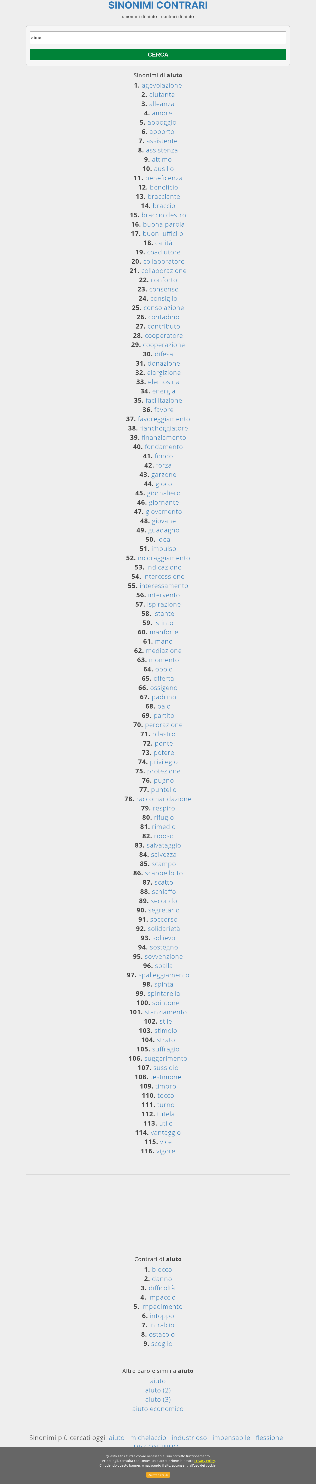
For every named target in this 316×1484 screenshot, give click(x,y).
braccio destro (164, 214)
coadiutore (164, 251)
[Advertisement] (158, 1216)
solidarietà (164, 928)
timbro (165, 1086)
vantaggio (166, 1132)
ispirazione (164, 604)
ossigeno (164, 687)
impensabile (231, 1437)
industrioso (189, 1437)
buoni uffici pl (164, 233)
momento (164, 659)
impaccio (162, 1297)
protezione (164, 770)
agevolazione (162, 85)
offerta (164, 678)
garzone (164, 474)
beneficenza (164, 177)
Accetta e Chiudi (158, 1475)
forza (164, 465)
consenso (164, 289)
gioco (164, 483)
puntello (164, 789)
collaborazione (164, 270)
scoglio (162, 1343)
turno (166, 1104)
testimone (165, 1076)
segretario (164, 909)
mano (164, 641)
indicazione (164, 567)
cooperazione (164, 344)
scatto (164, 882)
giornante (164, 502)
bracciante (164, 196)
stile (166, 1021)
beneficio (164, 187)
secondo (164, 900)
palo (164, 706)
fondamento (164, 446)
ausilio (164, 168)
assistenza (162, 150)
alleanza (162, 103)
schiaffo (164, 891)
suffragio (166, 1048)
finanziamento (164, 437)
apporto (161, 131)
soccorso (164, 919)
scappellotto (164, 872)
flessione (269, 1437)
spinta (163, 984)
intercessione (164, 576)
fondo (164, 455)
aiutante (162, 94)
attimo (162, 159)
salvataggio (164, 845)
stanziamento (166, 1011)
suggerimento (165, 1058)
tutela (166, 1113)
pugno (164, 780)
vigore (165, 1150)
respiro (164, 808)
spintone (166, 1002)
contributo (164, 326)
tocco (166, 1095)
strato (166, 1039)
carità (164, 242)
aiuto (158, 1380)
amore (162, 112)
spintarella (164, 993)
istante (163, 613)
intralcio (161, 1324)
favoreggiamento (164, 418)
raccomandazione (164, 798)
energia (164, 390)
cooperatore (164, 335)
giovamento (164, 511)
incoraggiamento (164, 557)
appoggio (162, 122)
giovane (164, 520)
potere (164, 752)
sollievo (163, 937)
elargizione (164, 372)
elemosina (164, 381)
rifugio (164, 817)
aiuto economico (158, 1408)
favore (164, 409)
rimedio (164, 826)
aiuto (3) (158, 1399)
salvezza (164, 854)
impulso (164, 548)
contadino (164, 316)
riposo (164, 835)
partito (164, 715)
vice (166, 1141)
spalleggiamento (164, 974)
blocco (162, 1269)
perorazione (164, 724)
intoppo (162, 1315)
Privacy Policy (204, 1461)
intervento (164, 594)
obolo (164, 668)
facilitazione (164, 400)
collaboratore (164, 261)
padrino (164, 696)
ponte (164, 743)
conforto (164, 279)
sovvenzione (164, 956)
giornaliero (164, 492)
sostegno (164, 947)
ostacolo (162, 1334)
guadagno (164, 529)
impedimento (162, 1306)
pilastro (164, 733)
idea (163, 539)
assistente (162, 140)
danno (162, 1278)
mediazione (164, 650)
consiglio (163, 298)
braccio (164, 205)
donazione (164, 363)
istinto (163, 622)
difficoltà (162, 1287)
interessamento (164, 585)
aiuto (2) (158, 1390)
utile (166, 1123)
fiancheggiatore (164, 428)
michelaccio (148, 1437)
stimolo (166, 1030)
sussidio (166, 1067)
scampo (164, 863)
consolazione (164, 307)
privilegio (164, 761)
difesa (164, 353)
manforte (164, 631)
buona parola (164, 224)
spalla (164, 965)
